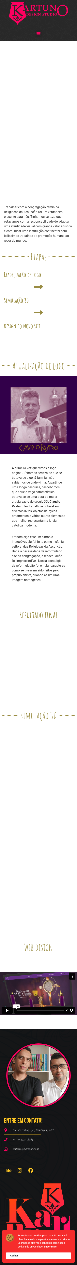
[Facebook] (31, 1170)
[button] (38, 33)
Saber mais (50, 1246)
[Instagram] (20, 1170)
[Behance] (9, 1170)
